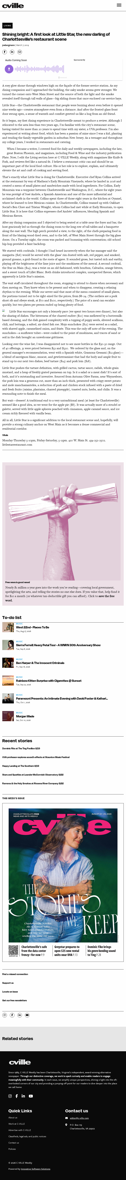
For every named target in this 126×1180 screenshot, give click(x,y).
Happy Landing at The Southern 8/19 (20, 765)
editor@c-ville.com (79, 1118)
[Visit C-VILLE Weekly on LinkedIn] (24, 1096)
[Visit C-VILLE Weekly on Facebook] (17, 1096)
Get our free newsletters (14, 1000)
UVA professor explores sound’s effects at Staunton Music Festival (35, 757)
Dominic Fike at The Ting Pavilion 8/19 (21, 748)
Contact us (13, 1142)
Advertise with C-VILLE (19, 1130)
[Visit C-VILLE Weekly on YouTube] (31, 1096)
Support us (8, 982)
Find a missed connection (15, 974)
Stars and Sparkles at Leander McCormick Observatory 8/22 (32, 774)
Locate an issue (10, 991)
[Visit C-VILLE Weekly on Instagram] (10, 1096)
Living (7, 25)
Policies (12, 1149)
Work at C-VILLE (16, 1123)
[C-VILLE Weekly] (14, 5)
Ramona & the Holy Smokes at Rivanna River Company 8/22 (33, 783)
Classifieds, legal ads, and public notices (27, 1136)
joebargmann (8, 45)
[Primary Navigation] (119, 5)
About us (12, 1117)
